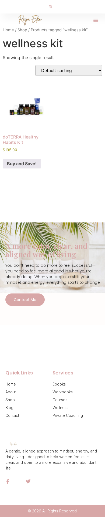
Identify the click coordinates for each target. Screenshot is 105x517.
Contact (12, 415)
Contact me (25, 299)
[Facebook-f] (7, 481)
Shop (22, 30)
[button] (96, 20)
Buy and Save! (22, 163)
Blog (9, 407)
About (10, 392)
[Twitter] (28, 481)
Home (8, 30)
